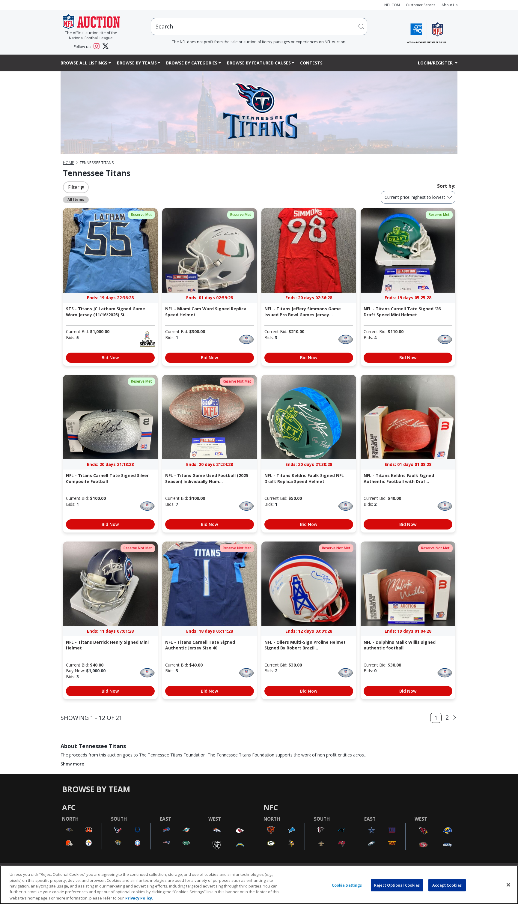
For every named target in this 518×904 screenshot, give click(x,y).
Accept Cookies (447, 885)
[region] (259, 885)
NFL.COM (392, 4)
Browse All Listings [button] (84, 63)
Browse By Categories (191, 63)
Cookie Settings (347, 885)
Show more (72, 764)
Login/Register (436, 63)
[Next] (454, 718)
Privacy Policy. (139, 897)
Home (68, 162)
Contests (311, 63)
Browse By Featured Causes (259, 63)
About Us (449, 4)
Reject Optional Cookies (397, 885)
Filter (74, 187)
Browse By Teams (137, 63)
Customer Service (421, 4)
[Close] (508, 884)
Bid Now (110, 357)
